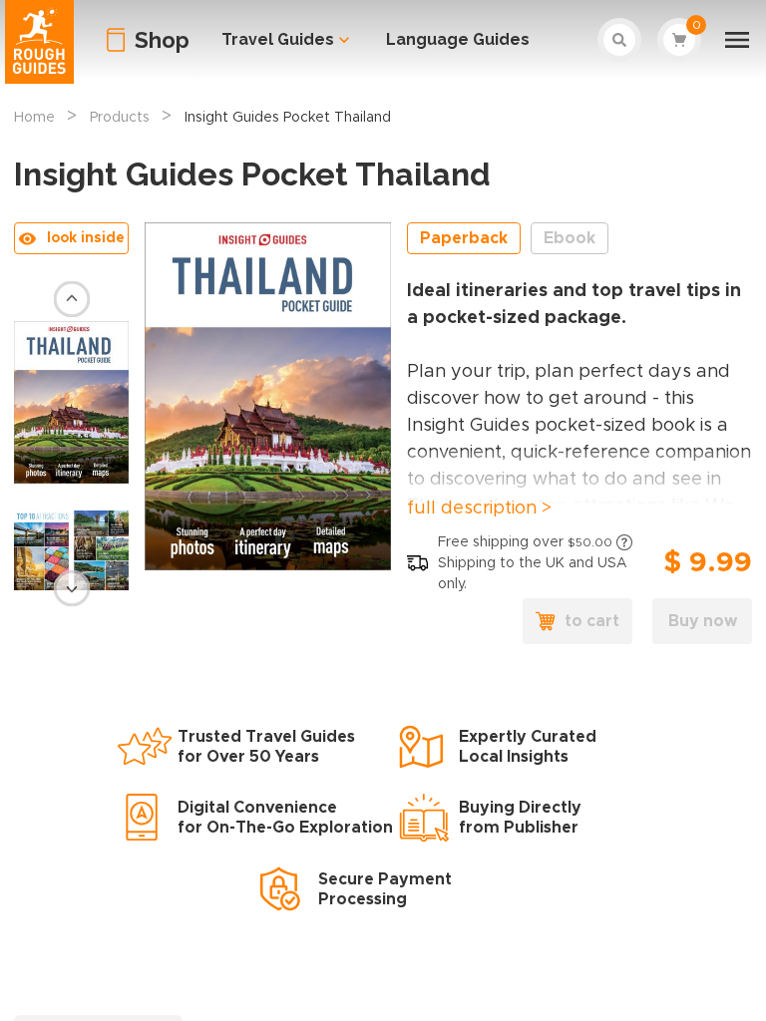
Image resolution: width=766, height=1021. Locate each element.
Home (34, 118)
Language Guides (458, 39)
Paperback (464, 238)
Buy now (702, 621)
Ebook (569, 238)
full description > (479, 508)
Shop (162, 40)
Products (120, 118)
